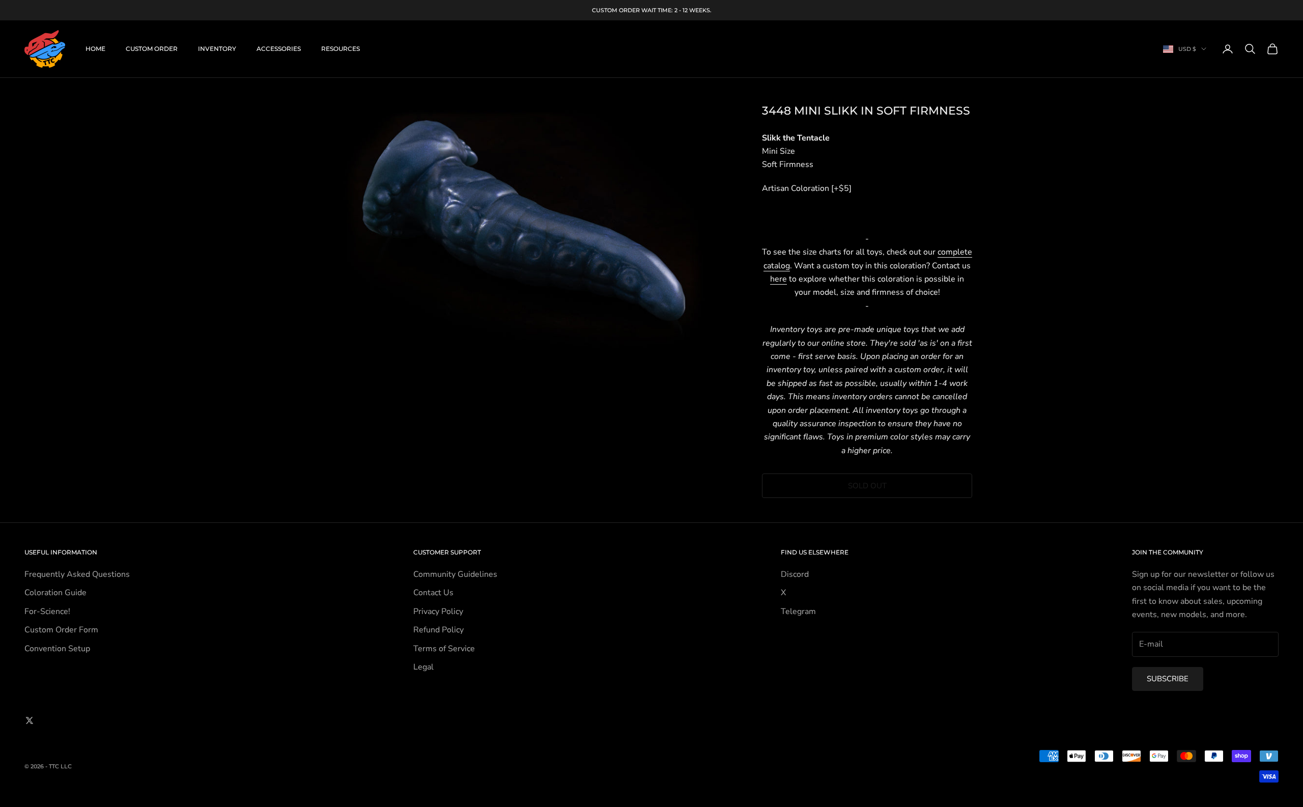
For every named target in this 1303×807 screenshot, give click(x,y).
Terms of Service (444, 648)
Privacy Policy (438, 611)
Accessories (279, 48)
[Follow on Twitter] (29, 720)
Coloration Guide (55, 592)
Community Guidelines (455, 574)
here (778, 279)
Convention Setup (57, 648)
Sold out (867, 486)
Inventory (217, 48)
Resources (340, 48)
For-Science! (47, 611)
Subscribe (1167, 679)
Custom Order (152, 48)
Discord (795, 574)
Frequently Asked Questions (77, 574)
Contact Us (433, 592)
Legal (423, 667)
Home (95, 48)
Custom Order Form (61, 629)
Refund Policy (438, 629)
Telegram (798, 611)
